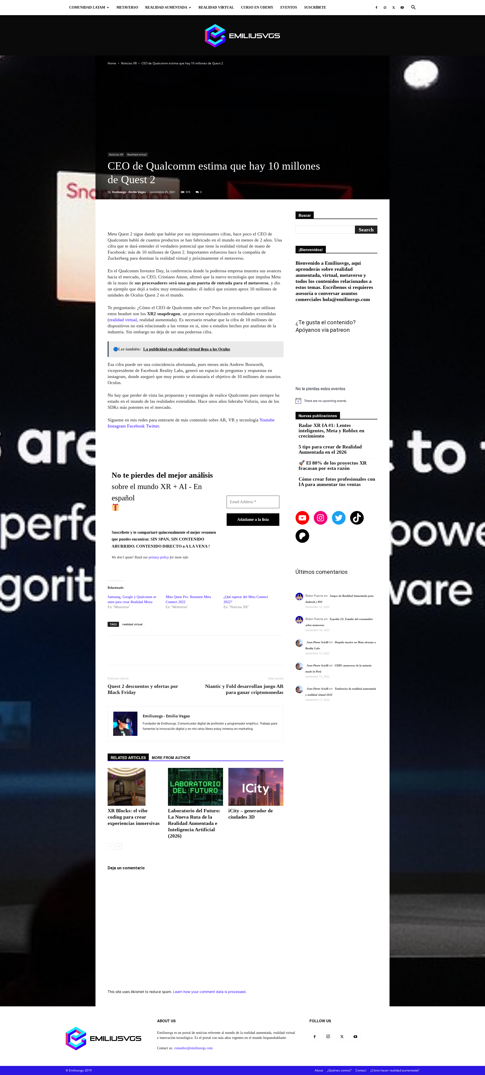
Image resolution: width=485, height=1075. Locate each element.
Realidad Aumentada (166, 7)
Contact (360, 1070)
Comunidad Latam (87, 7)
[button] (413, 8)
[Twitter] (393, 7)
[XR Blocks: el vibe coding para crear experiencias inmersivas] (135, 787)
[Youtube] (402, 7)
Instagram (117, 425)
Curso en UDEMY (257, 7)
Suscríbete (315, 7)
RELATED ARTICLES (128, 757)
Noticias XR (129, 63)
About (319, 1070)
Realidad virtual (216, 7)
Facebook (136, 425)
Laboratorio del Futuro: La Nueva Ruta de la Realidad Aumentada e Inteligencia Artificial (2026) (194, 823)
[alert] (336, 401)
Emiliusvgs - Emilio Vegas (129, 192)
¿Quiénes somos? (339, 1070)
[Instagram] (385, 7)
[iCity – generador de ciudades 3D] (255, 787)
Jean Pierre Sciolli (317, 642)
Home (112, 63)
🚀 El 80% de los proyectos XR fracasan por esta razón (333, 465)
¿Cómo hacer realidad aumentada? (394, 1070)
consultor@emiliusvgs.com (193, 1048)
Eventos (288, 7)
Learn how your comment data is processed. (210, 991)
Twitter (152, 425)
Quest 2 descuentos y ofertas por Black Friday (143, 689)
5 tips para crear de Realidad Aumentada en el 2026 (330, 449)
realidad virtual (123, 319)
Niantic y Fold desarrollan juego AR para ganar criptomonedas (244, 689)
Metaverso (127, 7)
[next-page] (119, 846)
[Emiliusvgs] (242, 35)
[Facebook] (376, 7)
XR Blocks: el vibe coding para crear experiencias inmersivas (134, 817)
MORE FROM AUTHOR (171, 757)
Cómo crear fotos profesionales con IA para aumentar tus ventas (337, 481)
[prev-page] (111, 846)
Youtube (267, 419)
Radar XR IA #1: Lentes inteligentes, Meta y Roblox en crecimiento (331, 431)
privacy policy (159, 557)
